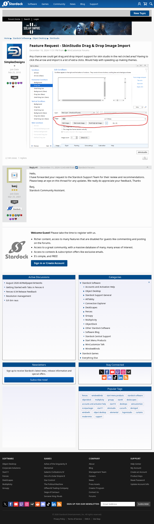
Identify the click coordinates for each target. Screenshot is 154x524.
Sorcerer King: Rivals (53, 496)
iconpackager (87, 408)
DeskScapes (7, 480)
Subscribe (143, 504)
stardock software (135, 395)
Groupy (5, 488)
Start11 (5, 472)
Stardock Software (21, 38)
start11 (100, 408)
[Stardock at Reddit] (104, 377)
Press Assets (94, 484)
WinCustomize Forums (78, 50)
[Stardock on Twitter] (101, 372)
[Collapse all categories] (149, 282)
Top (147, 167)
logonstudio (127, 412)
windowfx (86, 412)
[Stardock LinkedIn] (120, 377)
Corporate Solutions (11, 468)
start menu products (115, 395)
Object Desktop (39, 38)
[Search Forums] (150, 3)
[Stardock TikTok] (115, 377)
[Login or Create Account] (139, 3)
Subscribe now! (39, 379)
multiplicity (99, 399)
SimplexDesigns (14, 62)
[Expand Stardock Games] (80, 353)
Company (94, 458)
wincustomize (137, 404)
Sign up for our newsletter (83, 503)
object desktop (100, 412)
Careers (92, 476)
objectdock (86, 399)
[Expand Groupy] (83, 316)
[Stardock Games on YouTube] (112, 372)
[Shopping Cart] (145, 3)
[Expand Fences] (83, 312)
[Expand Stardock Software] (80, 283)
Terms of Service (75, 519)
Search (27, 19)
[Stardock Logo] (12, 3)
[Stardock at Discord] (109, 377)
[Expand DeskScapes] (83, 307)
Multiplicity (7, 484)
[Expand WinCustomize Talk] (83, 345)
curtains (139, 412)
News (72, 4)
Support (94, 4)
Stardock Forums (86, 167)
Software (32, 4)
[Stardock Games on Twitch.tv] (117, 372)
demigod (134, 408)
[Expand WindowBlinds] (83, 349)
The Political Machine (53, 484)
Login (36, 19)
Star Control (49, 480)
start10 (113, 404)
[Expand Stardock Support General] (83, 295)
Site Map (96, 519)
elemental (114, 412)
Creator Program (96, 488)
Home (7, 38)
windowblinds (97, 395)
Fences (5, 476)
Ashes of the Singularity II (55, 464)
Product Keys (136, 476)
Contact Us (94, 492)
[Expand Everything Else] (80, 358)
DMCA (87, 519)
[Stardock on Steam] (128, 372)
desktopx (123, 404)
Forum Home (14, 19)
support (99, 416)
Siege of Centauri (51, 492)
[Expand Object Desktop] (83, 291)
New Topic (140, 13)
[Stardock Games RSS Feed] (126, 377)
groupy (111, 399)
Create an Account (139, 472)
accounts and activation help (94, 404)
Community (59, 4)
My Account (136, 468)
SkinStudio (54, 38)
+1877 (14, 201)
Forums (92, 496)
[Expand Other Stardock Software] (83, 328)
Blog (82, 4)
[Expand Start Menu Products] (83, 340)
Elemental (48, 468)
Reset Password (138, 480)
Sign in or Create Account (49, 263)
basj (14, 186)
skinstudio (142, 152)
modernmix (87, 416)
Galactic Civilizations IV (54, 472)
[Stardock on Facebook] (107, 372)
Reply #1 (33, 167)
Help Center (136, 464)
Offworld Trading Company (56, 488)
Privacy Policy (59, 519)
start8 (120, 399)
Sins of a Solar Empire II (54, 476)
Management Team (97, 472)
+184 (14, 77)
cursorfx (123, 408)
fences (85, 395)
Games (45, 4)
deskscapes (131, 399)
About (91, 464)
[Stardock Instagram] (123, 372)
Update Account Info (140, 484)
